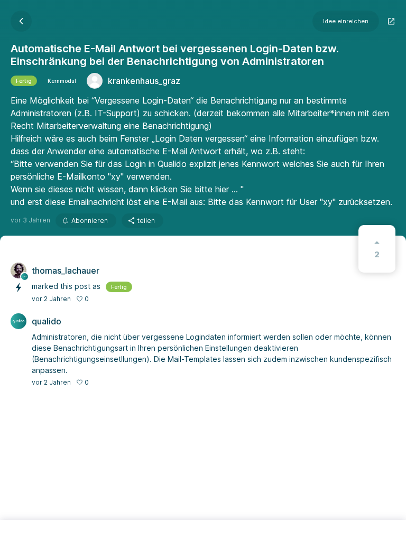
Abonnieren (89, 221)
